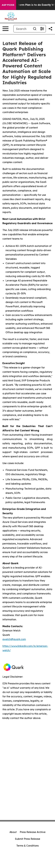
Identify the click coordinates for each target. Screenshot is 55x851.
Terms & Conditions (27, 845)
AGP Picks (8, 5)
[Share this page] (50, 29)
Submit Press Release (27, 838)
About (13, 832)
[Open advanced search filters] (42, 28)
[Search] (34, 28)
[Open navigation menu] (5, 29)
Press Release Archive (33, 832)
